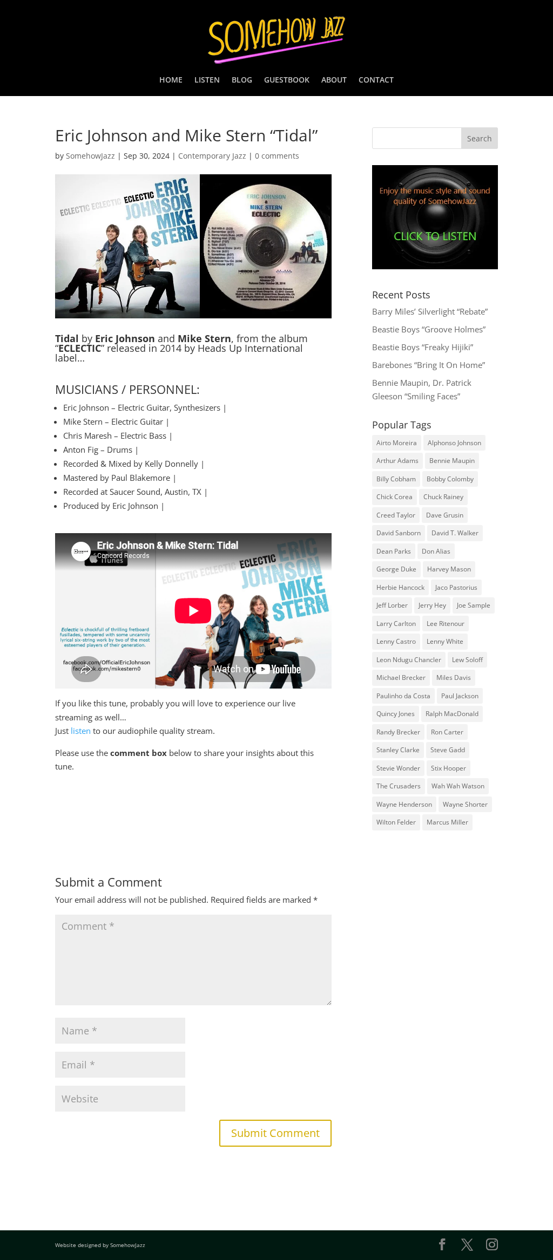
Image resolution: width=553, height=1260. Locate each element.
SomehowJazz (90, 156)
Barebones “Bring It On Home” (428, 364)
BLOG (242, 80)
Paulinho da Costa (403, 695)
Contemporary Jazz (212, 156)
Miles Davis (453, 677)
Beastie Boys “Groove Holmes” (428, 329)
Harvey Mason (449, 569)
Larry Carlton (396, 623)
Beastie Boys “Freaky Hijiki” (422, 347)
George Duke (396, 569)
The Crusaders (398, 786)
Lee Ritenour (445, 623)
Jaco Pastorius (456, 587)
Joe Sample (473, 605)
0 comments (277, 156)
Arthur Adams (397, 460)
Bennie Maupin (452, 460)
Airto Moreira (396, 442)
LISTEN (207, 80)
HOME (171, 80)
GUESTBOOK (286, 80)
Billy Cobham (396, 478)
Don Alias (436, 551)
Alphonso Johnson (454, 442)
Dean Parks (393, 551)
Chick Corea (394, 496)
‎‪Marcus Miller (447, 822)
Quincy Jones (395, 713)
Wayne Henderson (404, 804)
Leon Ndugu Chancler (408, 659)
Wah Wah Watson (457, 786)
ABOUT (334, 80)
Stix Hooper (448, 768)
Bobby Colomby (450, 478)
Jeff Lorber (392, 605)
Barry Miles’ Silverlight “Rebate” (430, 311)
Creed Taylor (395, 515)
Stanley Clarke (398, 749)
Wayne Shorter (465, 804)
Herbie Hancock (400, 587)
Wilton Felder (396, 822)
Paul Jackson (459, 695)
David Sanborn (398, 532)
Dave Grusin (444, 515)
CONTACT (376, 80)
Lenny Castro (396, 641)
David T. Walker (454, 532)
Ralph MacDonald (452, 713)
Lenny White (445, 641)
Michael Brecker (401, 677)
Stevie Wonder (398, 768)
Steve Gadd (447, 749)
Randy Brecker (398, 732)
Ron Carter (447, 732)
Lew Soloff (467, 659)
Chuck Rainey (443, 496)
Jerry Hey (432, 605)
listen (81, 730)
